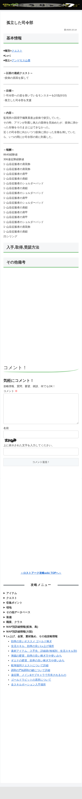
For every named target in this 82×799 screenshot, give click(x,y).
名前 (6, 428)
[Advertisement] (41, 317)
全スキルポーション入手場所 (28, 684)
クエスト (17, 50)
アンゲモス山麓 (21, 60)
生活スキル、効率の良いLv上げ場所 (32, 646)
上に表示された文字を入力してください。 (28, 445)
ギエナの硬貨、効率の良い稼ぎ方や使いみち (37, 660)
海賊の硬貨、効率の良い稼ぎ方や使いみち (36, 655)
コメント (10, 391)
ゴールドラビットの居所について (31, 679)
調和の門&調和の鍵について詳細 (30, 670)
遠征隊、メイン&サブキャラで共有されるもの (38, 674)
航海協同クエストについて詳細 (29, 665)
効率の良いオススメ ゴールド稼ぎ (31, 641)
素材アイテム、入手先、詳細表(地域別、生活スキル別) (44, 650)
